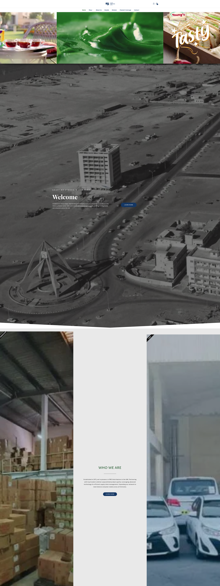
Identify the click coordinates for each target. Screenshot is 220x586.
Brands (107, 10)
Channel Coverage (125, 10)
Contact (136, 10)
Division (114, 10)
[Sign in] (154, 4)
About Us (99, 10)
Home (84, 10)
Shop (90, 10)
